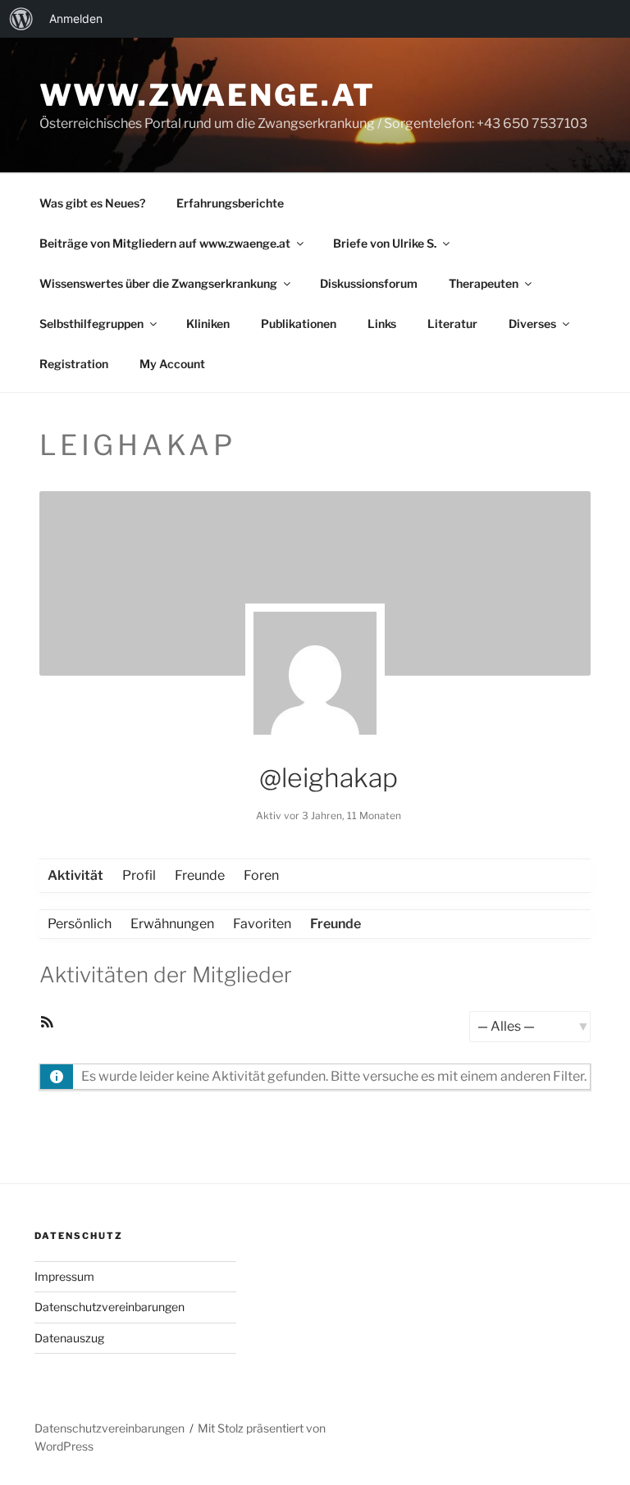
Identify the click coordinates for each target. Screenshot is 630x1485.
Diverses (532, 323)
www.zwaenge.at (207, 95)
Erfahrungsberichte (230, 203)
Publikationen (298, 323)
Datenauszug (69, 1338)
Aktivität (75, 875)
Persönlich (80, 924)
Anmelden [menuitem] (76, 18)
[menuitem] (21, 19)
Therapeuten (483, 283)
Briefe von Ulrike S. (384, 243)
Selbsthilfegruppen (91, 323)
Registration (73, 364)
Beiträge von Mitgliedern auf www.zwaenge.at (164, 243)
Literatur (452, 323)
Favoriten (262, 924)
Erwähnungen (172, 924)
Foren (261, 875)
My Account (172, 364)
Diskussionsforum (369, 283)
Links (382, 323)
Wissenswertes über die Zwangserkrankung (158, 283)
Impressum (64, 1276)
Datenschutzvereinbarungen (109, 1307)
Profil (139, 875)
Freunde (200, 875)
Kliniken (208, 323)
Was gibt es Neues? (92, 203)
